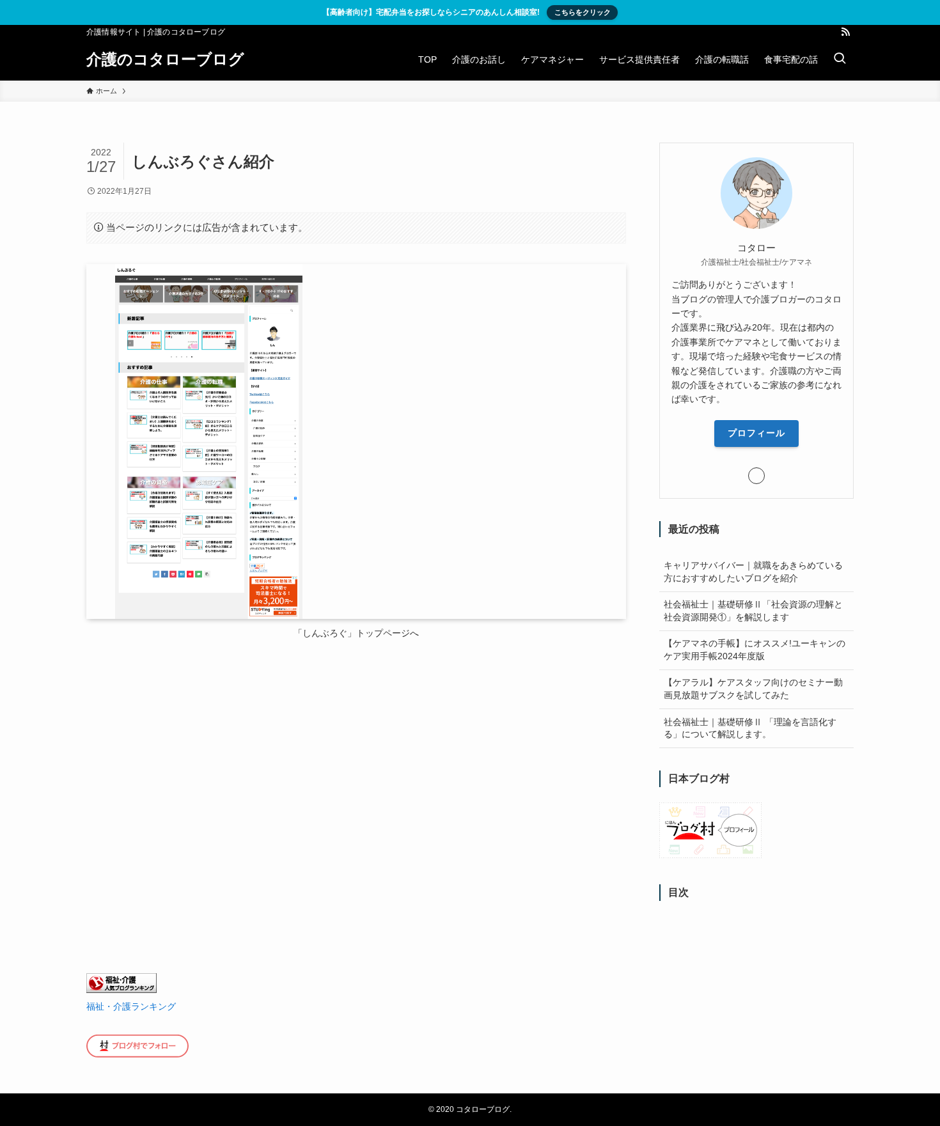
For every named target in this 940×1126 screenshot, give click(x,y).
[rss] (845, 32)
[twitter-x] (828, 32)
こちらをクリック (582, 12)
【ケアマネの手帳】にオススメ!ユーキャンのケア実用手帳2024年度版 (754, 649)
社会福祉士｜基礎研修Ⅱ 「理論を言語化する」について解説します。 (750, 728)
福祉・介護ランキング (131, 1006)
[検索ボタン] (840, 59)
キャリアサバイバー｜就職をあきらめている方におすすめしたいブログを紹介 (753, 571)
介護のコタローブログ (165, 59)
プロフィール (756, 433)
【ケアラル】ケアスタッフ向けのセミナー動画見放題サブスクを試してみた (753, 688)
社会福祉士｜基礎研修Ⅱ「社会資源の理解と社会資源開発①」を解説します (753, 610)
